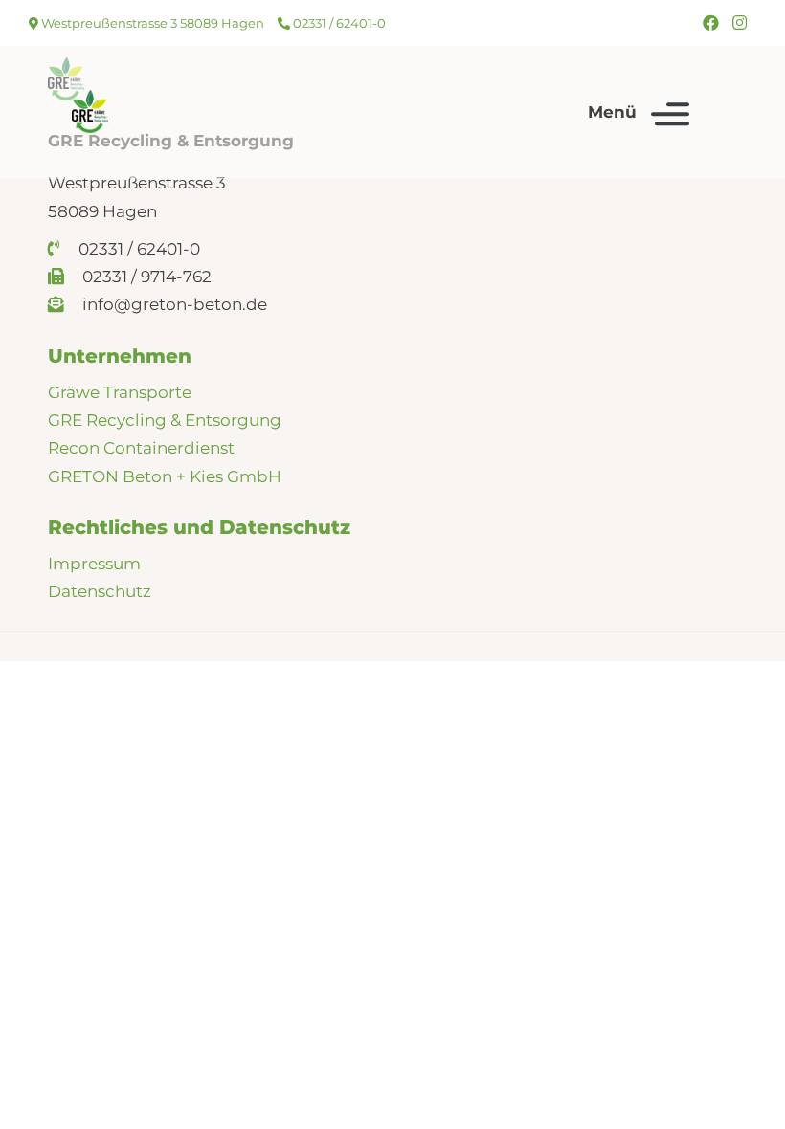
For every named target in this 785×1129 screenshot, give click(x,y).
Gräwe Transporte (119, 392)
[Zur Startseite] (90, 111)
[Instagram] (739, 23)
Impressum (94, 563)
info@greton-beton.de (172, 304)
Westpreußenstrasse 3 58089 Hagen (151, 23)
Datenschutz (99, 591)
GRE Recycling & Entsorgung (164, 420)
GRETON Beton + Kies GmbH (164, 476)
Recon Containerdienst (141, 447)
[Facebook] (711, 23)
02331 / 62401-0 (338, 23)
